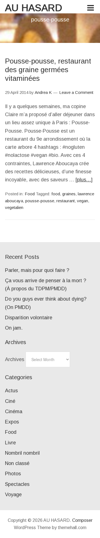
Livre (10, 443)
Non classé (17, 463)
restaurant (65, 200)
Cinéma (13, 411)
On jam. (13, 328)
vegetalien (14, 207)
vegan (82, 200)
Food (30, 193)
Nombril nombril (22, 453)
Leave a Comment (76, 92)
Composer (82, 520)
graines (69, 193)
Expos (12, 422)
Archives (14, 359)
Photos (13, 473)
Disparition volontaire (28, 317)
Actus (11, 390)
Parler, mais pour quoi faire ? (37, 270)
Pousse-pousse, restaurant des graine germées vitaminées (48, 69)
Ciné (10, 401)
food (55, 193)
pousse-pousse (39, 200)
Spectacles (17, 484)
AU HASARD (33, 7)
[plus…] (84, 179)
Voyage (13, 494)
